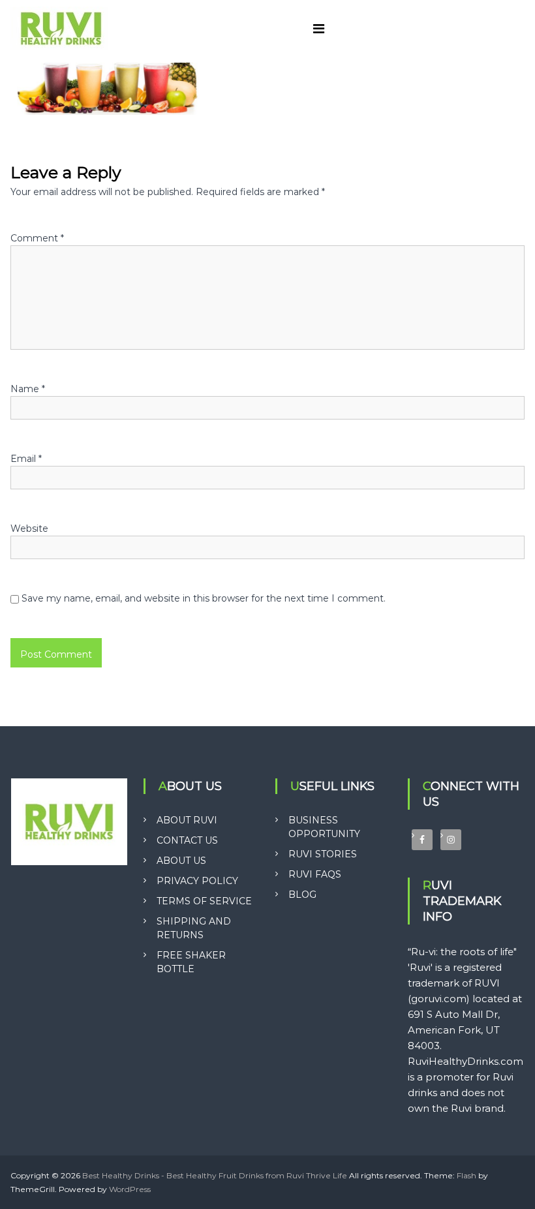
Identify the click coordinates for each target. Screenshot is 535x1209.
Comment (37, 238)
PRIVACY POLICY (197, 881)
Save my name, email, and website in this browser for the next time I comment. (204, 598)
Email (26, 459)
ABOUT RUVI (187, 820)
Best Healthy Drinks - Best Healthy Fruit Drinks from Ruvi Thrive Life (214, 1175)
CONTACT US (187, 840)
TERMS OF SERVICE (204, 901)
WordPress (130, 1189)
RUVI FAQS (314, 874)
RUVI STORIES (322, 854)
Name (27, 389)
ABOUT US (181, 860)
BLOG (302, 894)
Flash (466, 1175)
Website (29, 528)
